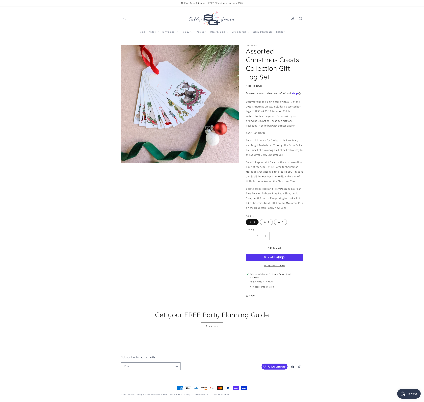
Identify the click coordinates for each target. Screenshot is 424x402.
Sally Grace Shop (135, 394)
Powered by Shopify (151, 394)
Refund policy (169, 394)
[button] (124, 18)
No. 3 (280, 222)
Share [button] (252, 295)
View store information (262, 286)
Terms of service (201, 394)
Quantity (250, 229)
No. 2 (266, 222)
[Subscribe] (176, 366)
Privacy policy (184, 394)
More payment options (274, 265)
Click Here (212, 326)
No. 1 (252, 222)
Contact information (220, 394)
